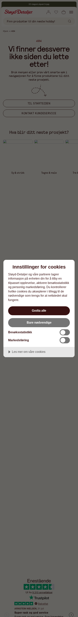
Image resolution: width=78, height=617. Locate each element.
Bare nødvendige (39, 322)
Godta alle (39, 310)
